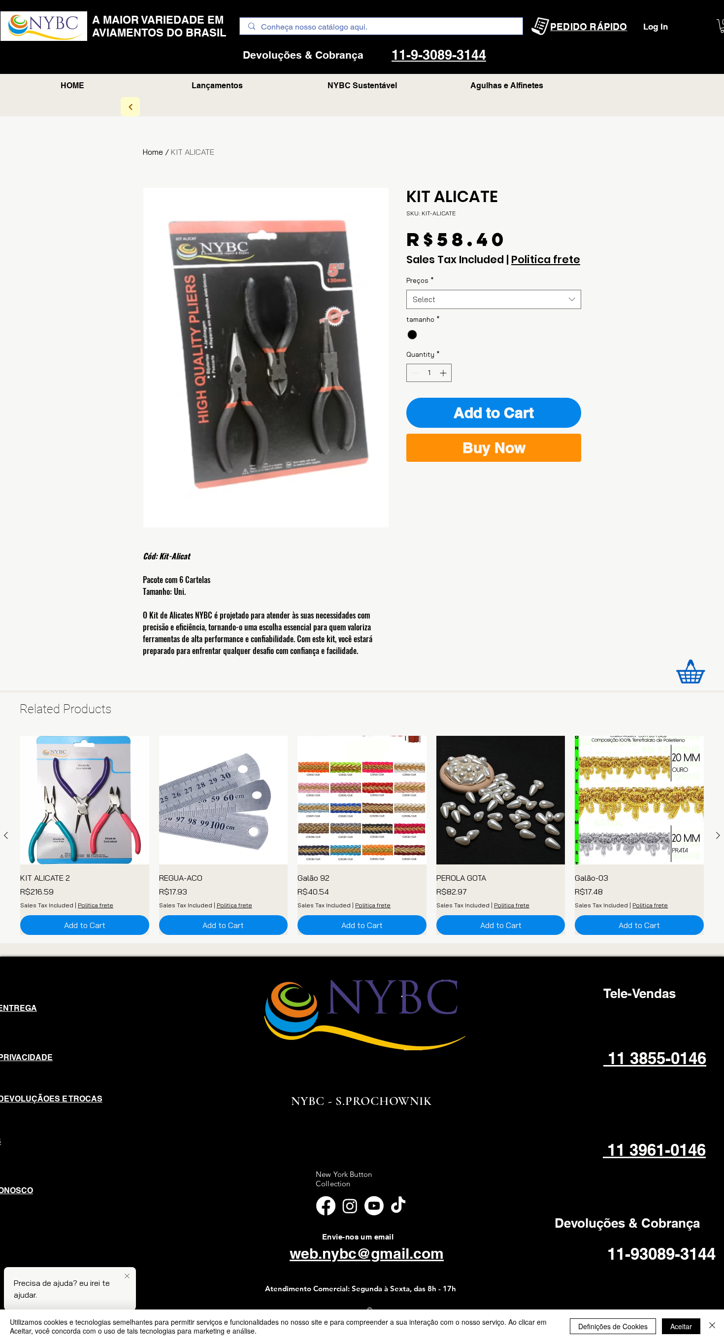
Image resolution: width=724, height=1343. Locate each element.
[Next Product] (718, 835)
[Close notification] (127, 1276)
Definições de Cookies (613, 1326)
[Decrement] (414, 372)
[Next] (130, 106)
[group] (362, 835)
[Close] (712, 1326)
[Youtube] (374, 1205)
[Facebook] (325, 1205)
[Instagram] (350, 1205)
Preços (420, 280)
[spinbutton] (429, 372)
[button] (506, 85)
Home (153, 152)
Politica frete (545, 259)
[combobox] (493, 299)
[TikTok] (398, 1205)
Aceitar (681, 1326)
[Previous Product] (6, 835)
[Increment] (444, 372)
